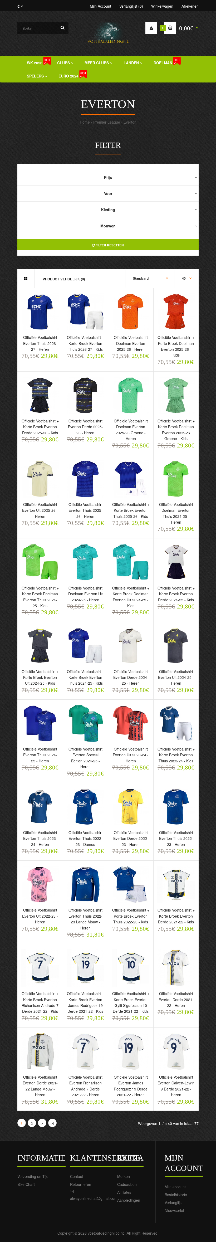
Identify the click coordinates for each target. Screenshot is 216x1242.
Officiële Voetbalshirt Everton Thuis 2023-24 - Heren (40, 838)
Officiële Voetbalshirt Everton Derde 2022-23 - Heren (130, 838)
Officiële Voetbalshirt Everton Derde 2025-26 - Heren (85, 426)
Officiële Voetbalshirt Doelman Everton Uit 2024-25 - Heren (85, 593)
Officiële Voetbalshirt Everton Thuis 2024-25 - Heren (40, 754)
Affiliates (124, 1192)
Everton (130, 122)
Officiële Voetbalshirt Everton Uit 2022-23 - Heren (40, 915)
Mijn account (175, 1186)
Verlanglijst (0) (131, 6)
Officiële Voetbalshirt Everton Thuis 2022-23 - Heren (176, 838)
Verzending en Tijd (32, 1176)
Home (85, 122)
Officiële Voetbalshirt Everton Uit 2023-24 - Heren (131, 754)
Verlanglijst (174, 1202)
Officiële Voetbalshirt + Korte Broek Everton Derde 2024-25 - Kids (176, 593)
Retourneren (80, 1184)
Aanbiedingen (128, 1200)
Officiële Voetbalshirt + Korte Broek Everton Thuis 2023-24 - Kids (176, 754)
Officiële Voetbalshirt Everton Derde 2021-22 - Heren (176, 999)
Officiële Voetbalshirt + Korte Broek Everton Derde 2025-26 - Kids (40, 426)
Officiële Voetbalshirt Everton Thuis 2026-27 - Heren (40, 343)
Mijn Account (100, 6)
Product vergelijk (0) (64, 278)
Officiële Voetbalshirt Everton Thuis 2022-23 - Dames (85, 838)
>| (52, 1123)
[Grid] (25, 278)
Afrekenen (190, 6)
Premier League (106, 122)
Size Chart (26, 1184)
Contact (76, 1176)
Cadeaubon (127, 1184)
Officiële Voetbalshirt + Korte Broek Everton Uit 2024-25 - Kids (40, 677)
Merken (123, 1176)
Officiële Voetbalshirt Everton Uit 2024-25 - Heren (176, 677)
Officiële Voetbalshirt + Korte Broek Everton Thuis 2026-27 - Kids (85, 343)
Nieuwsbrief (174, 1210)
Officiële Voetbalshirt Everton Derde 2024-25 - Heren (130, 677)
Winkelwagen (162, 6)
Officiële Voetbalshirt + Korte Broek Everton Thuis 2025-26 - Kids (130, 510)
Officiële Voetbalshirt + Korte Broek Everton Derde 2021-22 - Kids (176, 915)
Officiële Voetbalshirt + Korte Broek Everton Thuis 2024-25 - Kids (85, 677)
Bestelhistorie (176, 1194)
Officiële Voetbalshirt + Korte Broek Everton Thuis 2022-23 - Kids (130, 915)
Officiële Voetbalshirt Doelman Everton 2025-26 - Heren (131, 343)
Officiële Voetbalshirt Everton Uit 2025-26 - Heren (40, 510)
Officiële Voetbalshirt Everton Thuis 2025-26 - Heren (85, 510)
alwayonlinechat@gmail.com (93, 1198)
